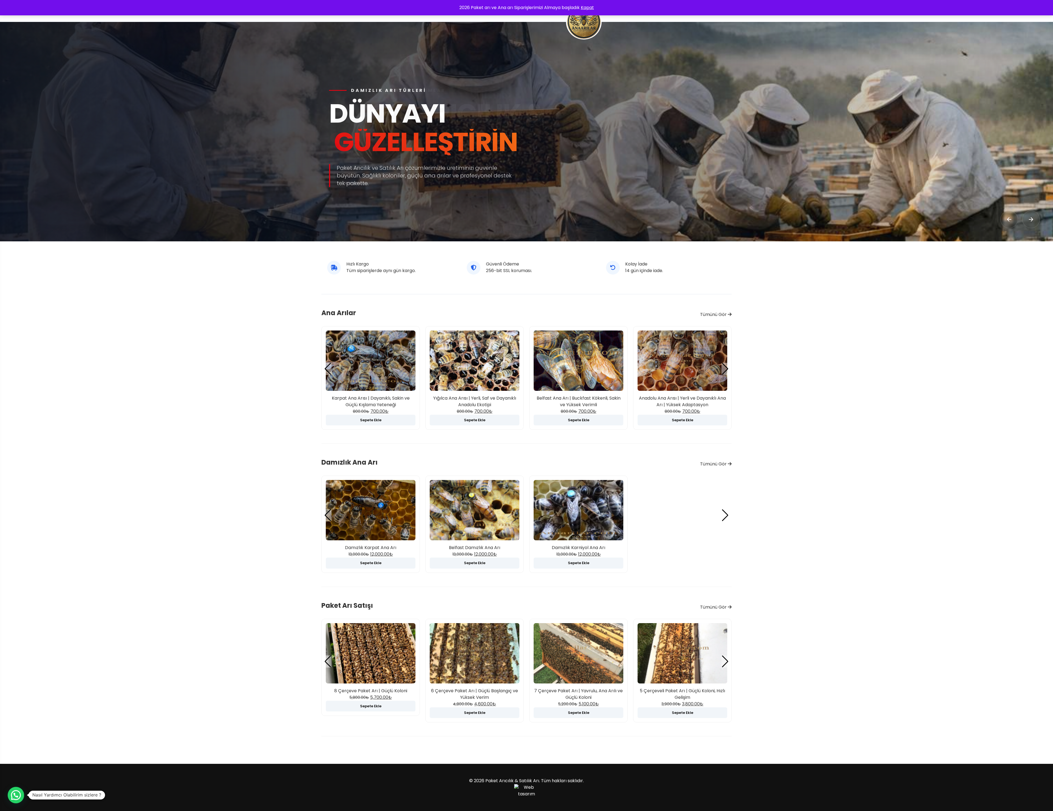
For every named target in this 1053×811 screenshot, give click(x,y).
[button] (725, 369)
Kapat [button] (587, 7)
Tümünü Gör (714, 314)
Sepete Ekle (370, 420)
